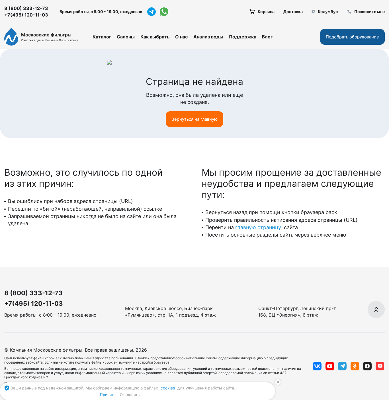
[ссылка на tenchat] (380, 366)
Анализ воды (208, 37)
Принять (107, 394)
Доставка (293, 11)
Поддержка (242, 37)
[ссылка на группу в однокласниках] (355, 366)
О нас (181, 37)
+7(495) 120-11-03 (26, 15)
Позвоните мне (369, 11)
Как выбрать (154, 37)
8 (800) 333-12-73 (26, 8)
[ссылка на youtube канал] (330, 366)
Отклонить (130, 394)
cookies (168, 387)
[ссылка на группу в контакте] (317, 366)
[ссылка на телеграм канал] (151, 12)
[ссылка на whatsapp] (164, 12)
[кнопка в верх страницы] (376, 309)
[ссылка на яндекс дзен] (367, 366)
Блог (267, 37)
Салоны (126, 37)
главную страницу (258, 227)
